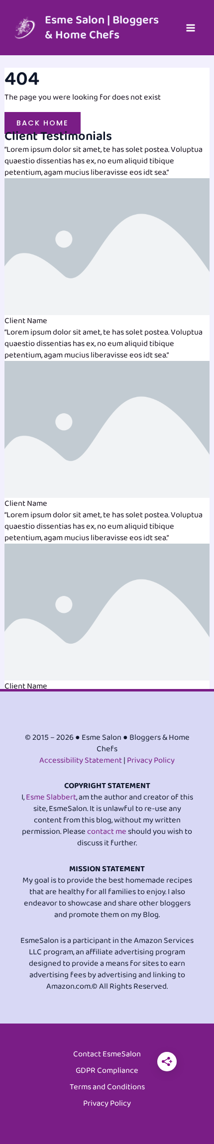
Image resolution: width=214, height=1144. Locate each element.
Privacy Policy (151, 760)
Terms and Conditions (107, 1087)
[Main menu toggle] (190, 27)
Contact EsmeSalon (107, 1054)
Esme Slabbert (51, 797)
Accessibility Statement (80, 760)
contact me (106, 831)
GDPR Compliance (107, 1071)
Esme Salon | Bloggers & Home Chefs (102, 27)
